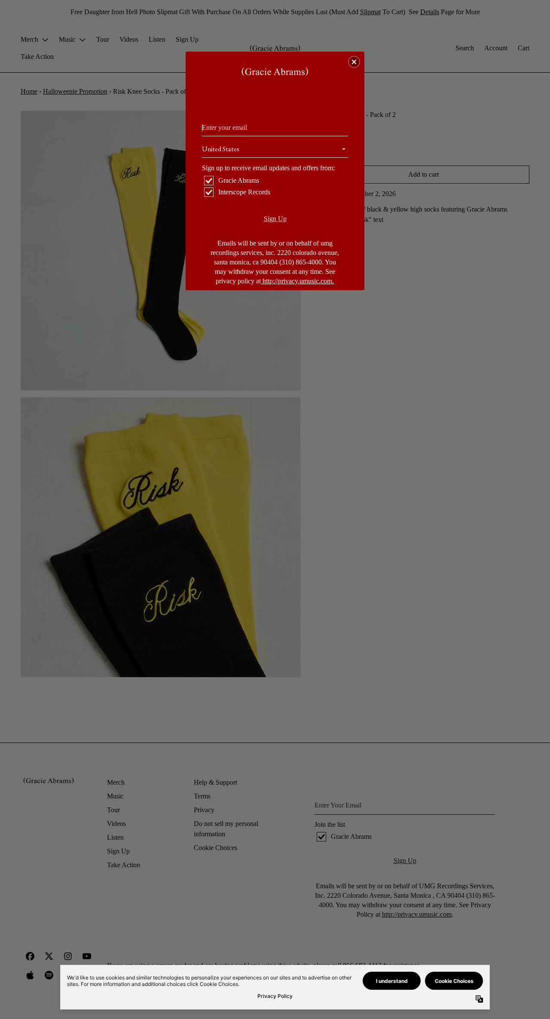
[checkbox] (276, 180)
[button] (354, 62)
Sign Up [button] (275, 218)
